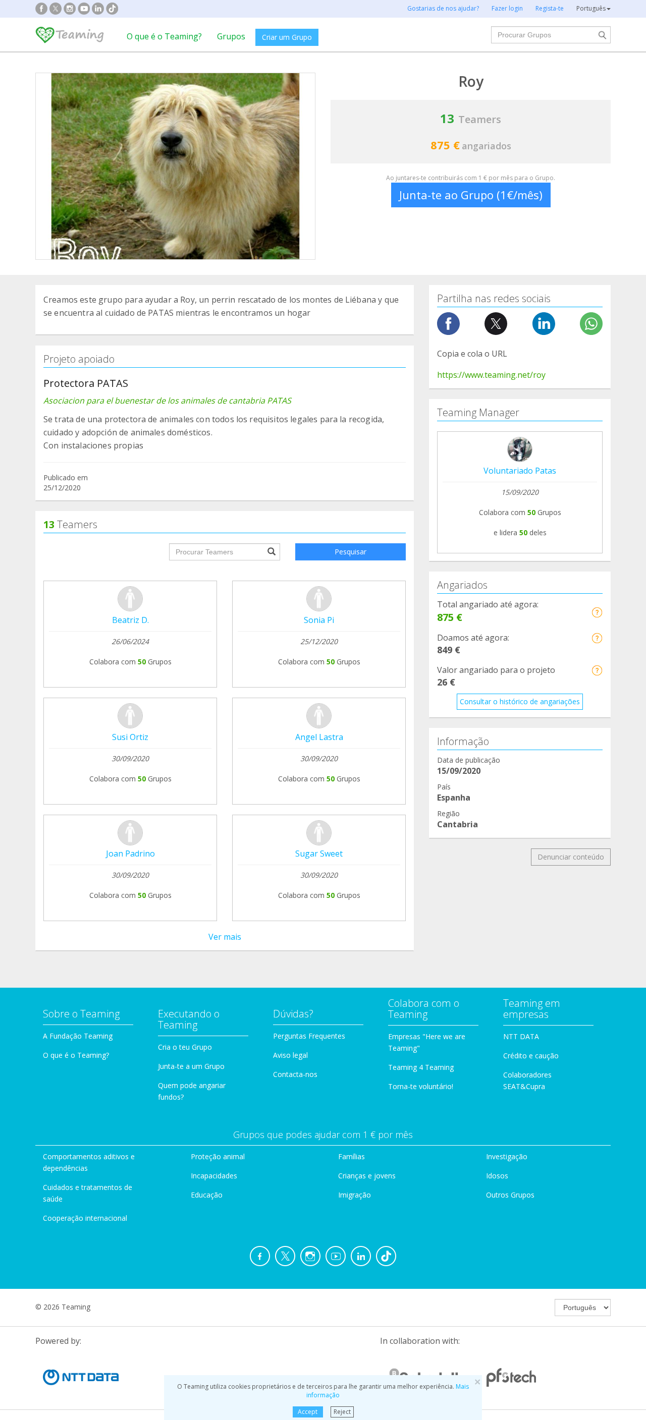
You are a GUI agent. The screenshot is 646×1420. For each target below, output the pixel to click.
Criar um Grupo (287, 37)
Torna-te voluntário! (420, 1086)
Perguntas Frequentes (309, 1036)
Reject (342, 1411)
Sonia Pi (319, 620)
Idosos (497, 1175)
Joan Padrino (130, 853)
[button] (597, 612)
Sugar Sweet (319, 853)
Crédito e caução (531, 1055)
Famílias (351, 1156)
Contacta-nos (295, 1074)
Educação (207, 1195)
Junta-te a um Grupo (191, 1066)
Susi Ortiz (130, 737)
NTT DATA (521, 1036)
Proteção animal (218, 1156)
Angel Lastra (319, 737)
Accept (307, 1411)
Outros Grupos (510, 1195)
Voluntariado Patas (519, 470)
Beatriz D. (130, 620)
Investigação (506, 1156)
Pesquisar (350, 551)
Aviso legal (290, 1055)
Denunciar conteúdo (570, 857)
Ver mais (224, 936)
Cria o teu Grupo (185, 1047)
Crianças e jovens (367, 1175)
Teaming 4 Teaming (421, 1067)
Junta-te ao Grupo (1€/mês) (471, 194)
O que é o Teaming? (164, 36)
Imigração (354, 1195)
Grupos (231, 36)
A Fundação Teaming (78, 1036)
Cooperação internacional (85, 1218)
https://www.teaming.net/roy (491, 374)
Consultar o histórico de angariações (520, 701)
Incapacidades (214, 1175)
